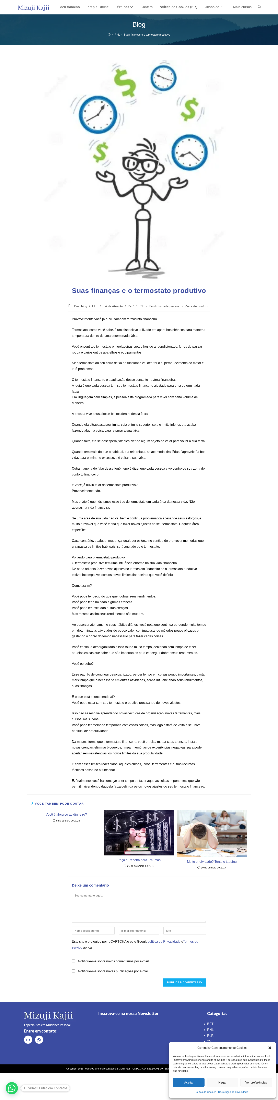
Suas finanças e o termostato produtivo (147, 34)
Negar (222, 1082)
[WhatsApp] (39, 1040)
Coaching (80, 306)
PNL (141, 306)
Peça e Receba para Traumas (139, 860)
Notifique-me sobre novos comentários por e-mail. (114, 961)
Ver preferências (256, 1082)
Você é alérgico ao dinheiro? (66, 814)
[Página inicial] (109, 34)
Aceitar (189, 1082)
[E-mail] (28, 1040)
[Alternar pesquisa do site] (259, 7)
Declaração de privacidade (233, 1092)
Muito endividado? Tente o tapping (212, 861)
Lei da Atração (113, 306)
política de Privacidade (164, 941)
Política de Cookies (205, 1092)
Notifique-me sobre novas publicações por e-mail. (113, 971)
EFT (95, 306)
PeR (131, 306)
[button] (270, 1048)
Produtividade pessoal (165, 306)
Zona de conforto (197, 306)
